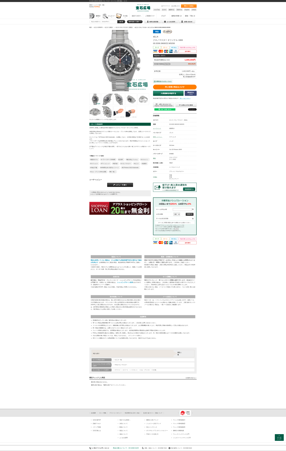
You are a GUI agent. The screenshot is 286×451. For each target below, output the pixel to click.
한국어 (164, 9)
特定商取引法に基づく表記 (132, 413)
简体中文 (179, 9)
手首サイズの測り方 (152, 434)
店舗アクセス (97, 423)
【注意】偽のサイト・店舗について (152, 413)
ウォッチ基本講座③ (179, 427)
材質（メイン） (157, 137)
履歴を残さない (192, 378)
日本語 (194, 9)
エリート (125, 370)
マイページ (166, 6)
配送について (124, 427)
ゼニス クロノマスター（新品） (178, 120)
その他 (154, 370)
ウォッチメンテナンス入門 (181, 434)
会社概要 (93, 413)
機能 (154, 158)
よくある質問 (124, 437)
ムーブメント (157, 128)
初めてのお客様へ (125, 420)
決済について (124, 423)
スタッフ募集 (102, 413)
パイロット (134, 370)
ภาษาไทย (157, 9)
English (187, 9)
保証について (124, 434)
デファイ (117, 370)
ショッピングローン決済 (125, 282)
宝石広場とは (97, 430)
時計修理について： (177, 448)
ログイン (108, 194)
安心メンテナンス (151, 427)
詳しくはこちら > (185, 98)
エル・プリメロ (145, 370)
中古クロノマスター (121, 365)
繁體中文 (171, 9)
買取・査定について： (151, 448)
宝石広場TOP (97, 420)
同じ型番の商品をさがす (175, 87)
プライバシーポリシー (115, 413)
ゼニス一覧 (118, 360)
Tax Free (166, 64)
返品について (124, 430)
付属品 (155, 177)
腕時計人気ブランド (152, 420)
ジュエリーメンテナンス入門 (182, 437)
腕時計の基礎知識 (178, 430)
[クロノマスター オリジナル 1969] (95, 99)
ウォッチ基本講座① (179, 420)
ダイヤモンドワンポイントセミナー (157, 430)
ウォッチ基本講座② (179, 423)
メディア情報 (97, 427)
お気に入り (176, 6)
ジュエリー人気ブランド (153, 423)
